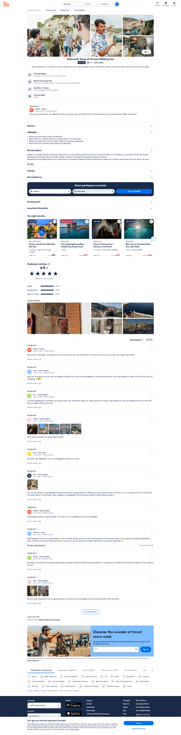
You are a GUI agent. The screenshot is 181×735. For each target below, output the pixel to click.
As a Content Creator (143, 707)
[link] (42, 238)
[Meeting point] (151, 202)
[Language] (166, 3)
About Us (126, 704)
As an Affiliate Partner (143, 710)
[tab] (41, 670)
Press (124, 714)
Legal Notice (90, 707)
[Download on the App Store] (73, 713)
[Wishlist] (157, 3)
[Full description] (151, 150)
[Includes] (151, 171)
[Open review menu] (152, 349)
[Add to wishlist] (54, 221)
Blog (124, 710)
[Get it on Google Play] (73, 705)
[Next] (153, 238)
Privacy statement (33, 660)
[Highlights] (151, 132)
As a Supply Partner (142, 704)
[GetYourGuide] (6, 4)
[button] (95, 62)
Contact (89, 704)
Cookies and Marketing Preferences (98, 714)
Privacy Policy (91, 710)
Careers (125, 707)
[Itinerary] (151, 126)
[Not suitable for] (151, 177)
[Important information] (151, 208)
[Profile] (174, 3)
